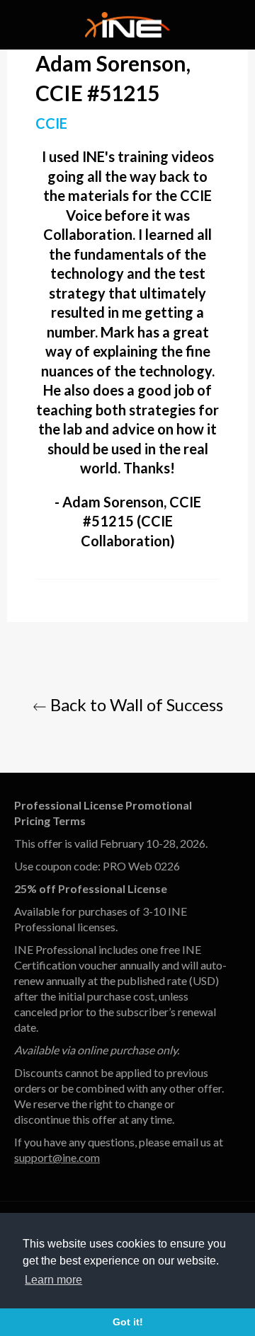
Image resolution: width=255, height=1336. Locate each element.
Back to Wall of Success (135, 704)
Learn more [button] (53, 1280)
